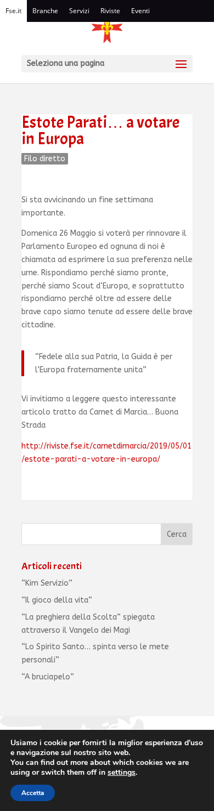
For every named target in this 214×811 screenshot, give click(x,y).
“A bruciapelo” (47, 677)
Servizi (79, 10)
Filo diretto (44, 158)
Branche (45, 10)
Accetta (32, 793)
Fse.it (13, 10)
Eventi (140, 10)
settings (122, 773)
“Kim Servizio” (46, 583)
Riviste (110, 10)
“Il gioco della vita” (56, 600)
